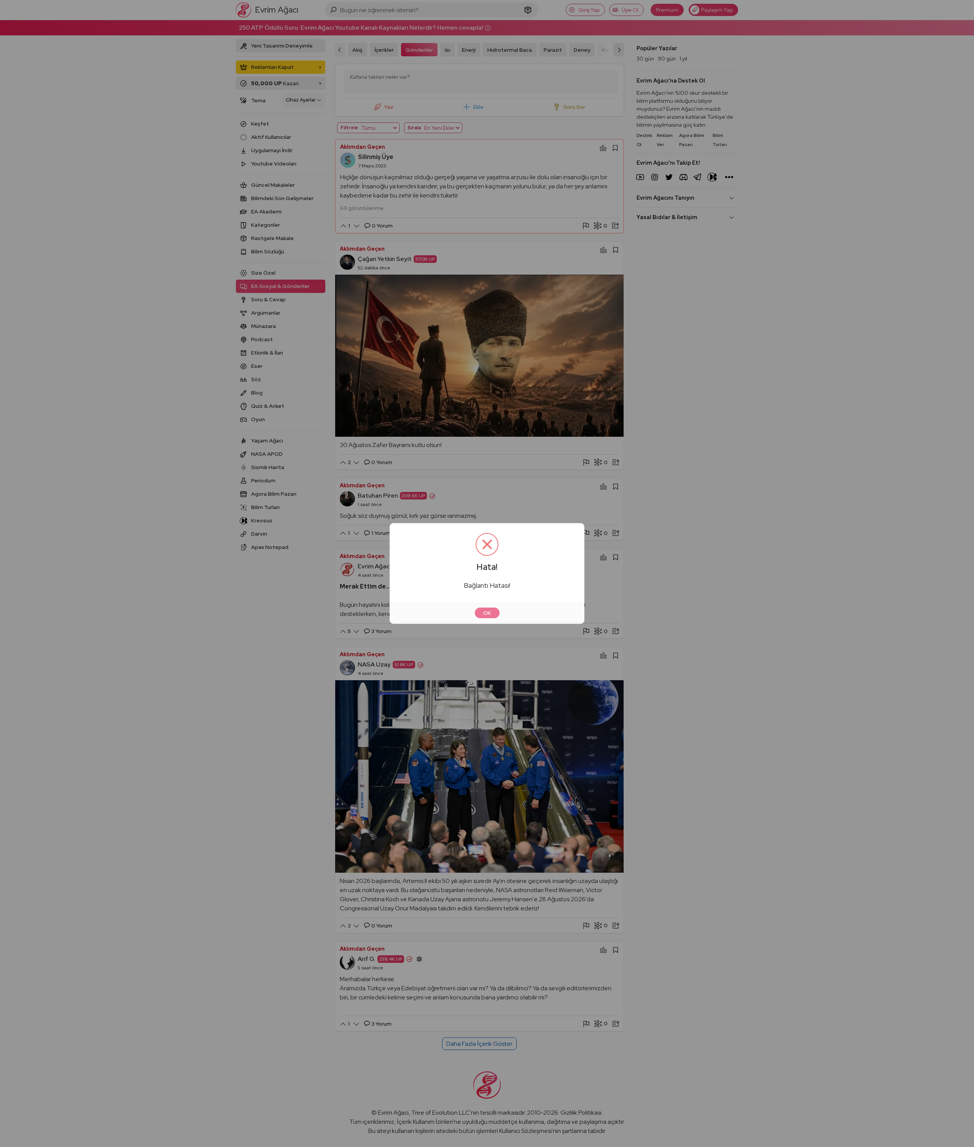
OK (487, 612)
